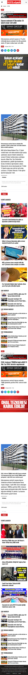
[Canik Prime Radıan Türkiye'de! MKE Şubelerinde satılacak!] (14, 574)
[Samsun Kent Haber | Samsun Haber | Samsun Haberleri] (14, 2)
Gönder (4, 194)
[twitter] (5, 50)
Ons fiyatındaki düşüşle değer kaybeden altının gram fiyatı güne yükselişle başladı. (14, 285)
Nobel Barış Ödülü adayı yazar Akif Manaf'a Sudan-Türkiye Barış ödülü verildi (13, 541)
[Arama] (26, 2)
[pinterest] (18, 50)
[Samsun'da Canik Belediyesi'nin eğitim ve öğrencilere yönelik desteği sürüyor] (14, 210)
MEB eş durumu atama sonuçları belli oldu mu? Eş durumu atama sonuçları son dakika (13, 263)
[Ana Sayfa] (1, 6)
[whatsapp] (8, 50)
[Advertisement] (14, 92)
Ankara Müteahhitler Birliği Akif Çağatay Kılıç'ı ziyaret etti (14, 563)
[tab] (4, 177)
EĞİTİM (8, 6)
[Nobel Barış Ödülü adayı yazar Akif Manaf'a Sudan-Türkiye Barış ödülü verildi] (14, 531)
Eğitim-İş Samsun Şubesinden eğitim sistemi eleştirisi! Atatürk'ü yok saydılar (13, 242)
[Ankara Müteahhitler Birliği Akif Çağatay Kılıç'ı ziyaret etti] (14, 553)
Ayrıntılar (15, 673)
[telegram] (11, 50)
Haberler (4, 6)
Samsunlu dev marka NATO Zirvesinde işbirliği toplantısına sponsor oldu (13, 606)
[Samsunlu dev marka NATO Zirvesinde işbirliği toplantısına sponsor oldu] (14, 595)
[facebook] (2, 50)
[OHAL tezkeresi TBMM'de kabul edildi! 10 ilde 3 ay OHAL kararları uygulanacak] (14, 404)
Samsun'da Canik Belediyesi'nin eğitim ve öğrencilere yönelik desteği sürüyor (12, 220)
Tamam (19, 673)
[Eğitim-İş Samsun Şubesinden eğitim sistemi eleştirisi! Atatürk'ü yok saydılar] (14, 232)
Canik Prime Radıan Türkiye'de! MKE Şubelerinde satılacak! (11, 584)
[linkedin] (15, 50)
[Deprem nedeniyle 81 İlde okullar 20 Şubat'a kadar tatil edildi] (14, 62)
